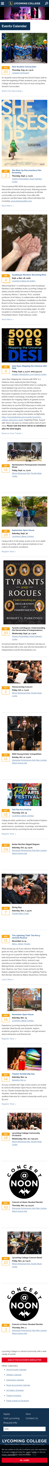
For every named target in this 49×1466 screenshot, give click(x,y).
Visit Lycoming (11, 1418)
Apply (6, 1414)
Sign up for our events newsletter (24, 1360)
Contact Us (32, 1418)
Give (28, 1414)
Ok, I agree (24, 1460)
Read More (7, 206)
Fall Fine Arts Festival (21, 809)
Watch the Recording (12, 91)
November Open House (23, 1014)
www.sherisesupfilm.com (21, 201)
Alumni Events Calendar (16, 1370)
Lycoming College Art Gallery (23, 281)
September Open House (23, 530)
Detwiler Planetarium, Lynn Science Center (29, 374)
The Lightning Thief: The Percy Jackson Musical (26, 936)
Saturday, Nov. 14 (19, 1080)
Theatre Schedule (13, 1396)
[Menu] (2, 3)
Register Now (8, 551)
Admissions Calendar (15, 1380)
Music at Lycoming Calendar (18, 1385)
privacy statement (8, 1455)
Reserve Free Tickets (11, 433)
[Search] (46, 3)
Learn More (7, 979)
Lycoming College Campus (23, 536)
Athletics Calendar (14, 1375)
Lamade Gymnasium (20, 73)
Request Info (10, 1422)
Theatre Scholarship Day (23, 1074)
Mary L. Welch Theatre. (21, 944)
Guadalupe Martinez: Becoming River (29, 275)
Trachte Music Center (20, 913)
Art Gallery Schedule (15, 1390)
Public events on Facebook (17, 1401)
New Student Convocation (24, 67)
